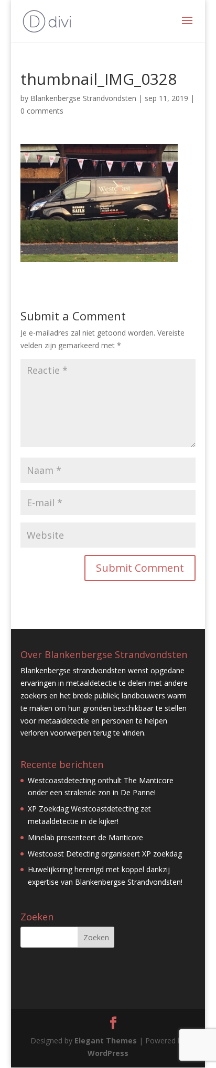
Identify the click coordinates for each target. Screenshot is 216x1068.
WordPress (108, 1053)
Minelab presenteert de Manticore (85, 837)
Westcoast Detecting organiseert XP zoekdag (105, 854)
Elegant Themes (105, 1040)
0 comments (41, 111)
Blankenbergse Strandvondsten (83, 98)
